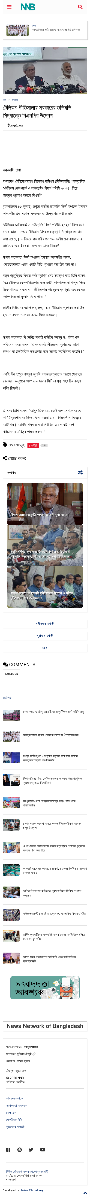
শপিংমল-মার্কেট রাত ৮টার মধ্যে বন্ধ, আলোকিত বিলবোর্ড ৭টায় (54, 913)
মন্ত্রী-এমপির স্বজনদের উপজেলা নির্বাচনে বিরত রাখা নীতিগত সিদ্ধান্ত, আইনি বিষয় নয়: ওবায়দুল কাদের (40, 554)
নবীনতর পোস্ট (45, 623)
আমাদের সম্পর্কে (14, 1098)
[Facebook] (8, 1150)
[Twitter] (31, 1150)
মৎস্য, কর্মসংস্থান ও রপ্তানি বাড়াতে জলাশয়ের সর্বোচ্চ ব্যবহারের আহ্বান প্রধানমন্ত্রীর (55, 30)
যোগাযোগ (11, 1112)
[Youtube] (42, 1150)
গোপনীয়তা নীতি (14, 1120)
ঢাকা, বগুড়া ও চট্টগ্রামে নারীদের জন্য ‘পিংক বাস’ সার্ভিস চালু (53, 712)
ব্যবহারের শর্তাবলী (15, 1127)
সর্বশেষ (7, 698)
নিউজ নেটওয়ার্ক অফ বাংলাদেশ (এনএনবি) (27, 1171)
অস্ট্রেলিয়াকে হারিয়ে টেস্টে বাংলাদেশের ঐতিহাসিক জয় (50, 735)
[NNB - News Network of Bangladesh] (28, 8)
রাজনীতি (15, 100)
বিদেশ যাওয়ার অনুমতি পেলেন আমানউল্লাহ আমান (39, 515)
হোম (4, 100)
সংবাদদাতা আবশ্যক (16, 1105)
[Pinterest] (19, 1150)
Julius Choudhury (31, 1190)
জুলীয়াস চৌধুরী (24, 1054)
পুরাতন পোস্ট (45, 635)
